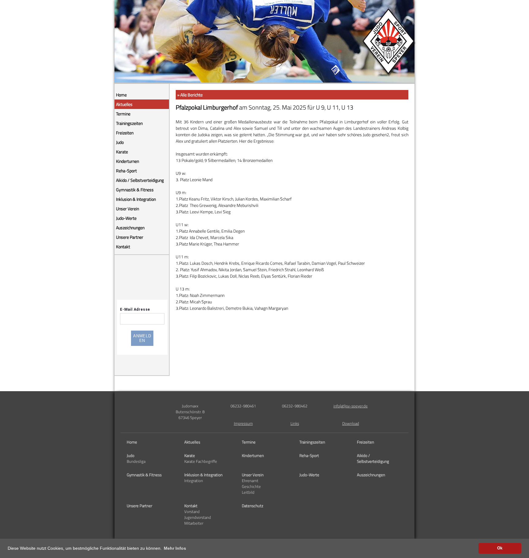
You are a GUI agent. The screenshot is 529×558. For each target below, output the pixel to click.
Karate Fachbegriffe (200, 461)
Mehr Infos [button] (175, 548)
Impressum (243, 423)
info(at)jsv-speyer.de (350, 406)
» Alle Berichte (190, 95)
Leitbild (248, 492)
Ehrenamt (250, 481)
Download (350, 423)
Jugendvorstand (197, 517)
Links (295, 423)
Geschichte (251, 486)
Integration (193, 481)
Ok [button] (499, 548)
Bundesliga (136, 461)
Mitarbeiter (193, 523)
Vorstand (192, 512)
